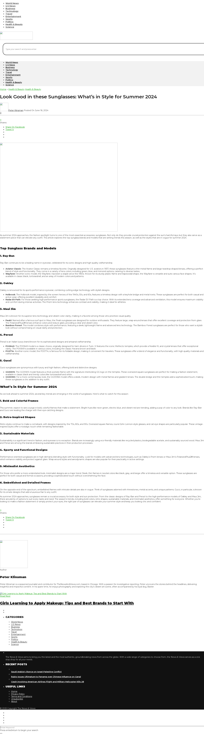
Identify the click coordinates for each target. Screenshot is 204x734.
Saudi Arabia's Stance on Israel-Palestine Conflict (36, 671)
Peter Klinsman (15, 110)
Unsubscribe (17, 699)
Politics (9, 21)
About (14, 701)
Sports (9, 19)
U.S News (10, 6)
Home (3, 89)
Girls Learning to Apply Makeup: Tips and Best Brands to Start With (67, 603)
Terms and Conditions (21, 696)
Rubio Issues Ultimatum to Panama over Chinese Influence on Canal (46, 676)
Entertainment (13, 16)
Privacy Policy (18, 694)
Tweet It (10, 129)
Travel (9, 13)
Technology (12, 11)
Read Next (5, 596)
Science (10, 27)
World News (12, 3)
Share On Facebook (15, 127)
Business (10, 8)
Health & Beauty (14, 24)
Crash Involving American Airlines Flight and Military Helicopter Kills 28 (47, 681)
